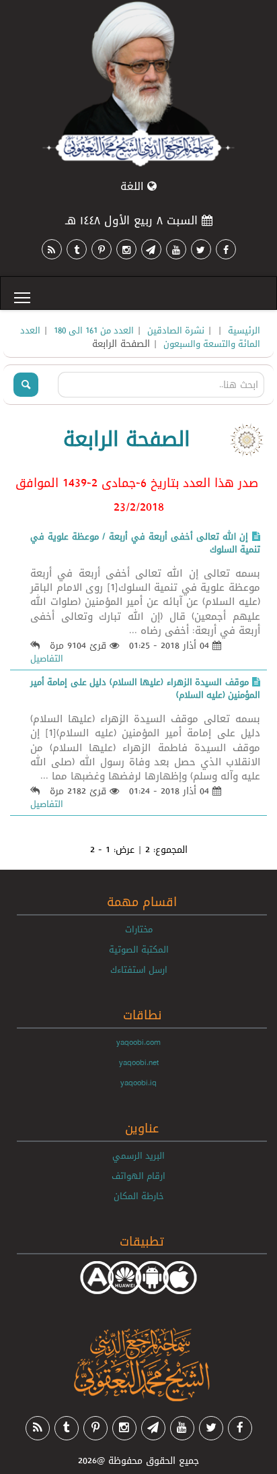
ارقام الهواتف (138, 1175)
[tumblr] (77, 249)
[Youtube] (176, 249)
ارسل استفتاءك (138, 969)
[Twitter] (201, 249)
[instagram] (126, 249)
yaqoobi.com (138, 1042)
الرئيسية (244, 330)
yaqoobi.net (139, 1062)
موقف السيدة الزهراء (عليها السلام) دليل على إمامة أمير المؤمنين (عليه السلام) (145, 688)
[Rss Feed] (52, 249)
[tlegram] (151, 249)
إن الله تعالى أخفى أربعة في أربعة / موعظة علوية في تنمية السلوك (145, 542)
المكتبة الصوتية (139, 949)
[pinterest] (101, 249)
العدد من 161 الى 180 (94, 330)
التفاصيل (46, 658)
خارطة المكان (139, 1196)
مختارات (139, 929)
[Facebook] (226, 249)
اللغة (133, 186)
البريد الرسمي (138, 1155)
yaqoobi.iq (138, 1083)
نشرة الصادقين (175, 330)
